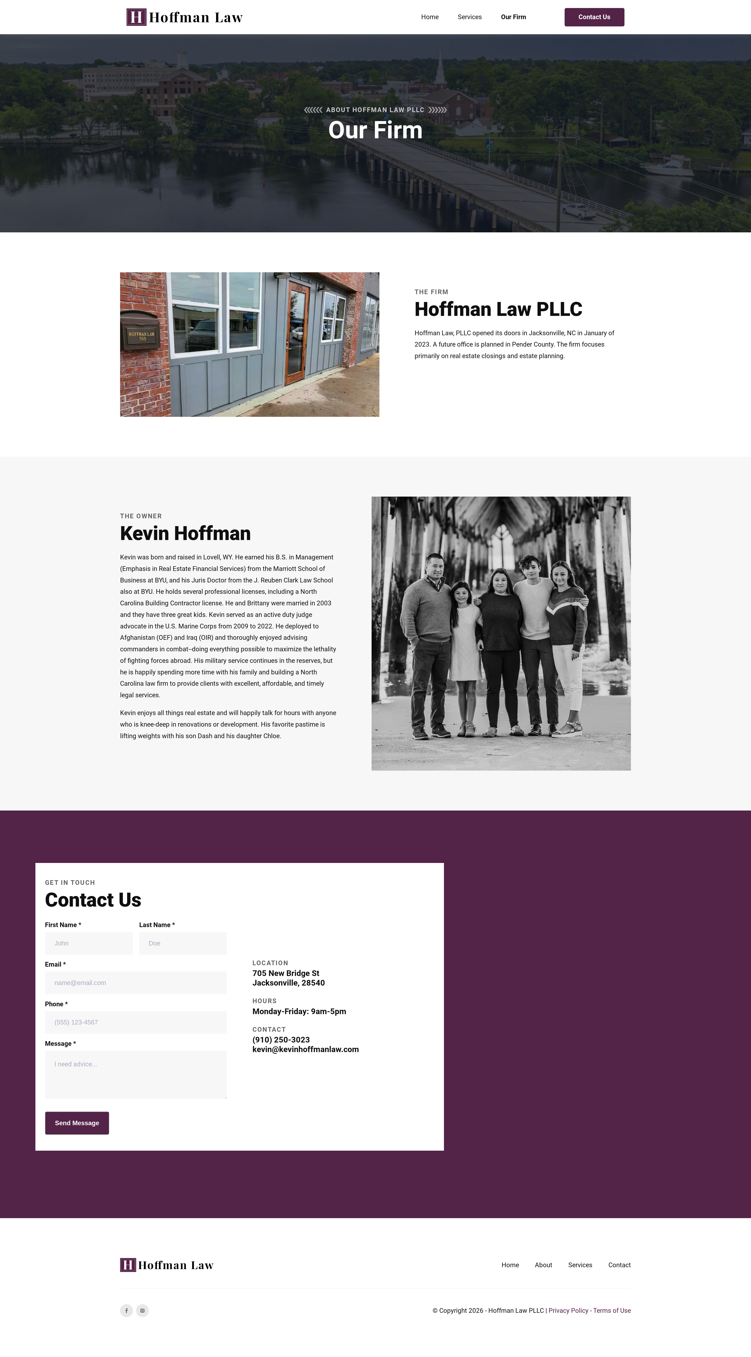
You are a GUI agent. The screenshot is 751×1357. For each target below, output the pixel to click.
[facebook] (126, 1310)
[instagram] (142, 1310)
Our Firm (513, 17)
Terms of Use (612, 1310)
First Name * (63, 925)
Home (430, 17)
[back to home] (186, 17)
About (543, 1265)
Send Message (77, 1123)
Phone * (56, 1004)
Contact (619, 1265)
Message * (60, 1043)
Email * (55, 964)
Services (470, 17)
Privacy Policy (568, 1310)
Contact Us (594, 17)
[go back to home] (168, 1265)
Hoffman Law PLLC (516, 1310)
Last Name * (157, 925)
